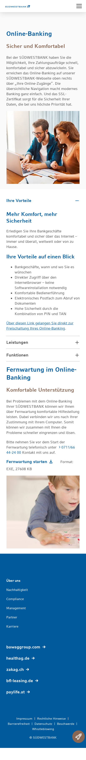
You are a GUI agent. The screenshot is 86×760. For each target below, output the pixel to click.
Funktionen (17, 355)
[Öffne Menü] (79, 6)
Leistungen (17, 342)
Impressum (24, 718)
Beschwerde (65, 723)
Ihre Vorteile (18, 200)
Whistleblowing (43, 729)
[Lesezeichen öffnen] (78, 736)
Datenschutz (43, 723)
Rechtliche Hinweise (51, 718)
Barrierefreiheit (19, 723)
